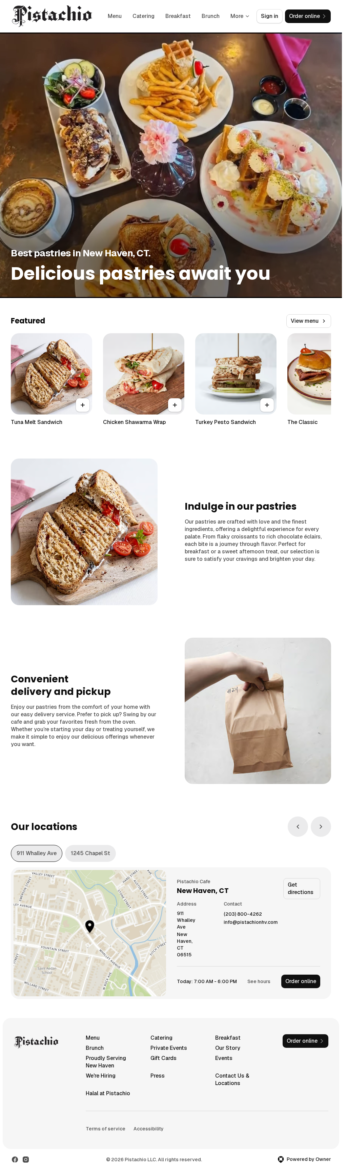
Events (223, 1058)
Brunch (211, 16)
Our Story (227, 1048)
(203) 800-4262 (243, 914)
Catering (143, 16)
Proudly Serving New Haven (106, 1062)
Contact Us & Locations (232, 1079)
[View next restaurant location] (321, 826)
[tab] (36, 853)
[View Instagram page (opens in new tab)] (26, 1159)
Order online (300, 981)
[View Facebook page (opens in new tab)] (15, 1159)
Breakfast (178, 16)
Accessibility (149, 1129)
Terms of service (105, 1129)
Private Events (168, 1048)
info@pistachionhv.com (251, 922)
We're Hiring (101, 1075)
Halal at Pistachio (108, 1093)
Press (157, 1075)
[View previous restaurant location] (298, 826)
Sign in (269, 16)
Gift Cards (163, 1058)
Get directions (300, 888)
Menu (115, 16)
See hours (258, 981)
